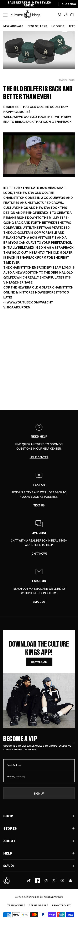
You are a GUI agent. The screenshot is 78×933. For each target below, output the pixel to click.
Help (7, 853)
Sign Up (39, 793)
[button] (72, 14)
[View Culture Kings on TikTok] (29, 880)
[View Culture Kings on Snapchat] (70, 880)
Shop (8, 815)
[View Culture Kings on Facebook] (37, 880)
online (9, 292)
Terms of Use (16, 905)
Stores (10, 828)
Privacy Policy (61, 905)
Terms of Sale (38, 905)
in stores (27, 292)
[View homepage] (25, 14)
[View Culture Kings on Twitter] (54, 880)
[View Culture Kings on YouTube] (62, 880)
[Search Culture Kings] (59, 14)
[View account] (65, 14)
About (9, 840)
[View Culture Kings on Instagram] (45, 880)
